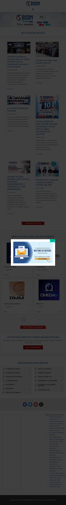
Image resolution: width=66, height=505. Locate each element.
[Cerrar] (52, 240)
